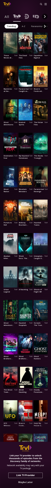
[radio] (7, 16)
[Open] (45, 4)
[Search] (40, 4)
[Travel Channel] (7, 4)
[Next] (45, 16)
